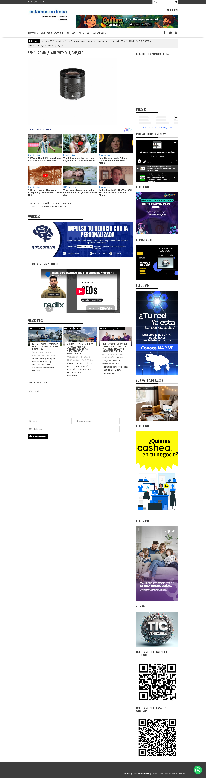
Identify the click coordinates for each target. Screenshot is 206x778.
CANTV (52, 355)
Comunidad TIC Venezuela (52, 33)
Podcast (71, 33)
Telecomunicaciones (37, 328)
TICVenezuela (119, 328)
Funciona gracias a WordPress (135, 773)
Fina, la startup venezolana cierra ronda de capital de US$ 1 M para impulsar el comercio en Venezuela (114, 347)
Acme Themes (178, 773)
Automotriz (68, 328)
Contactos (84, 33)
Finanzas (77, 328)
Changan (89, 360)
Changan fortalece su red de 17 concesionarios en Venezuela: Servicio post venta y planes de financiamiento (80, 349)
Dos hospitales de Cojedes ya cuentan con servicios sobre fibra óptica (45, 346)
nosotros (32, 33)
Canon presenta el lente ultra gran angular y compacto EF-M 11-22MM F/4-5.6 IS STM (50, 205)
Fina (121, 357)
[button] (198, 770)
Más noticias (98, 33)
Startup (110, 328)
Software (102, 328)
